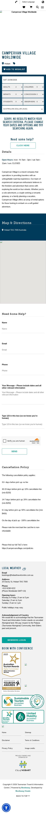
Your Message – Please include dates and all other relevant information (21, 386)
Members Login (17, 640)
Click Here (23, 145)
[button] (14, 69)
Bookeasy (25, 788)
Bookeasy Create (23, 791)
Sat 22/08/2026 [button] (10, 80)
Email (4, 343)
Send (14, 451)
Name (4, 322)
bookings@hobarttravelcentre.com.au (17, 575)
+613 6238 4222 (8, 588)
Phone (5, 364)
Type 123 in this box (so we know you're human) (19, 417)
